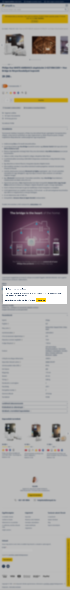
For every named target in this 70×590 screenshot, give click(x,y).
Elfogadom (41, 300)
